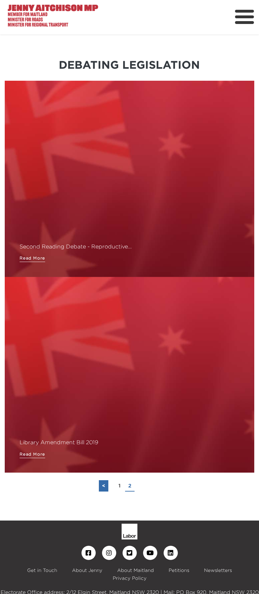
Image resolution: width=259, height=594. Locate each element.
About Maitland (135, 570)
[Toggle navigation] (244, 17)
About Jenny (87, 570)
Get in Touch (42, 570)
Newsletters (218, 570)
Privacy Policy (130, 578)
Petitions (179, 570)
